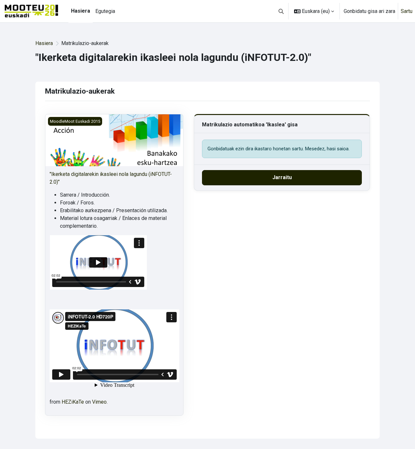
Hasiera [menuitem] (80, 11)
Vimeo (99, 402)
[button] (281, 11)
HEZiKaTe (73, 402)
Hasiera (44, 43)
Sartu (406, 11)
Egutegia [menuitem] (105, 11)
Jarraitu (282, 177)
